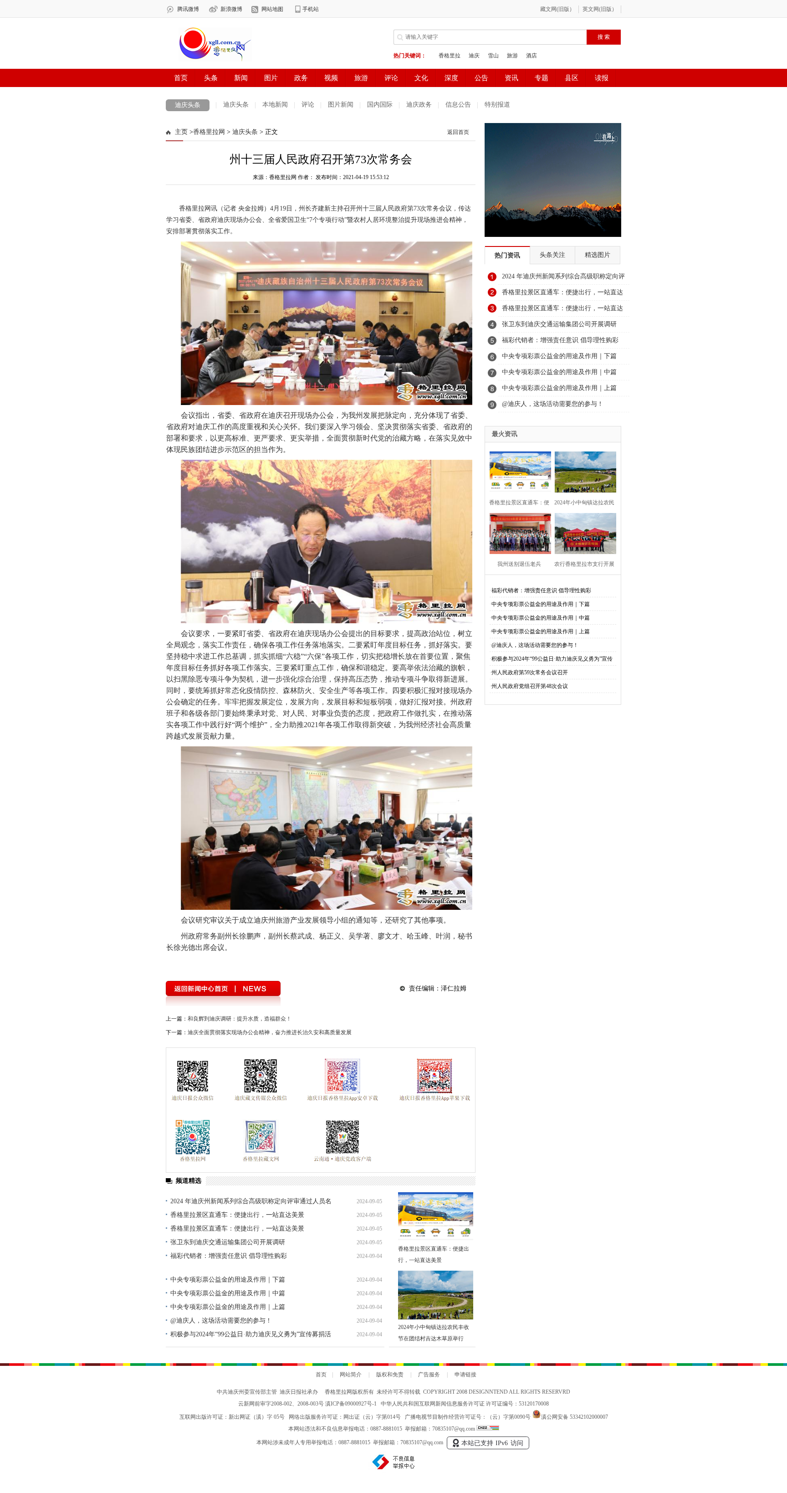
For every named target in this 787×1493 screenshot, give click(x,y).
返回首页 (458, 132)
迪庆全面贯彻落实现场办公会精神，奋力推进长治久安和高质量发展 (270, 1032)
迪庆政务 (419, 104)
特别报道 (497, 104)
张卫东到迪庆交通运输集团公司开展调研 (227, 1242)
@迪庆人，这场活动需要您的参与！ (221, 1320)
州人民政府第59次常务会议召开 (529, 672)
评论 (308, 104)
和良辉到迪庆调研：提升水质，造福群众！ (239, 1019)
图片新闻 (340, 104)
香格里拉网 (209, 131)
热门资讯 (507, 255)
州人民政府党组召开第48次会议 (529, 686)
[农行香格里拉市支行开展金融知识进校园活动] (582, 532)
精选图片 (597, 254)
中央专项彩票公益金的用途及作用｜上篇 (227, 1306)
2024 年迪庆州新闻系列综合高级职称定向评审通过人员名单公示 (563, 279)
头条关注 (552, 254)
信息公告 (458, 104)
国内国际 (380, 104)
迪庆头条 (187, 105)
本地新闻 (275, 104)
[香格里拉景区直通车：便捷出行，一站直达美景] (435, 1216)
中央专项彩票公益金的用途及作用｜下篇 (227, 1279)
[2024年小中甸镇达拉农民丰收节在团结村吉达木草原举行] (435, 1295)
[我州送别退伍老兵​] (517, 532)
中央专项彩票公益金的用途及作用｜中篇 (227, 1293)
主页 (181, 131)
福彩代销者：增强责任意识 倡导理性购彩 (228, 1255)
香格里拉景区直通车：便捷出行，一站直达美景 (237, 1214)
